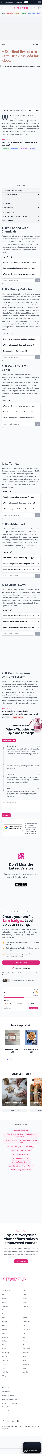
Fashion (4, 1314)
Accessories (6, 1290)
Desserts (25, 1306)
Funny (25, 1318)
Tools (24, 1376)
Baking (25, 1294)
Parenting (5, 1353)
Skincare (5, 1360)
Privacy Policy (6, 1407)
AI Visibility (6, 1391)
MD (22, 110)
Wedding (26, 1372)
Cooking (5, 1306)
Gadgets (5, 1321)
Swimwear (26, 1364)
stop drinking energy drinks (21, 1170)
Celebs (25, 1302)
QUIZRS (39, 150)
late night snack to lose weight (21, 1166)
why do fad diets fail (21, 1154)
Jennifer (6, 110)
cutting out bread (21, 1130)
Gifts (3, 1325)
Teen (3, 1368)
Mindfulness (31, 13)
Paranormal (26, 1349)
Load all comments (9, 740)
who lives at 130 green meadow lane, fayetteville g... (21, 1135)
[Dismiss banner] (38, 821)
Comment (6, 815)
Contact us (5, 1387)
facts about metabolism (21, 1158)
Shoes (24, 1356)
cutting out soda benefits (21, 1150)
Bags (38, 13)
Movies (4, 1345)
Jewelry (25, 1333)
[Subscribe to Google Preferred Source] (13, 827)
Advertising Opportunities (10, 1399)
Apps (24, 1290)
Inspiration (10, 13)
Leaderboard (7, 1008)
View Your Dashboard (22, 968)
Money (25, 1341)
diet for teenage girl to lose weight (21, 1146)
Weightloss (6, 1376)
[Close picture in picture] (25, 1443)
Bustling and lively (18, 717)
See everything (7, 1059)
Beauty (17, 13)
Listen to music (24, 148)
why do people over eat (21, 1162)
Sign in (4, 975)
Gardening (26, 1321)
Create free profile (21, 962)
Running (5, 1356)
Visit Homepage (21, 1261)
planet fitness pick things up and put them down (21, 1141)
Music (24, 1345)
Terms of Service (7, 1411)
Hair (24, 1325)
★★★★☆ (36, 44)
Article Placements (8, 1395)
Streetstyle (5, 1364)
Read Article (19, 1111)
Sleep (24, 1360)
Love (3, 13)
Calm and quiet (6, 717)
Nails (4, 1349)
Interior (4, 1333)
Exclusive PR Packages (9, 1403)
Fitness (25, 1314)
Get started (33, 1008)
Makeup (24, 13)
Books (4, 1302)
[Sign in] (39, 7)
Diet (3, 1310)
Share (37, 110)
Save (29, 110)
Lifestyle (5, 1337)
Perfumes (26, 1353)
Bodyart (25, 1298)
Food (3, 1318)
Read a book (14, 148)
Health (4, 1329)
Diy (24, 1310)
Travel (24, 1368)
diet (3, 44)
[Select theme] (35, 8)
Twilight (5, 1372)
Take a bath (5, 148)
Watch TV (32, 148)
